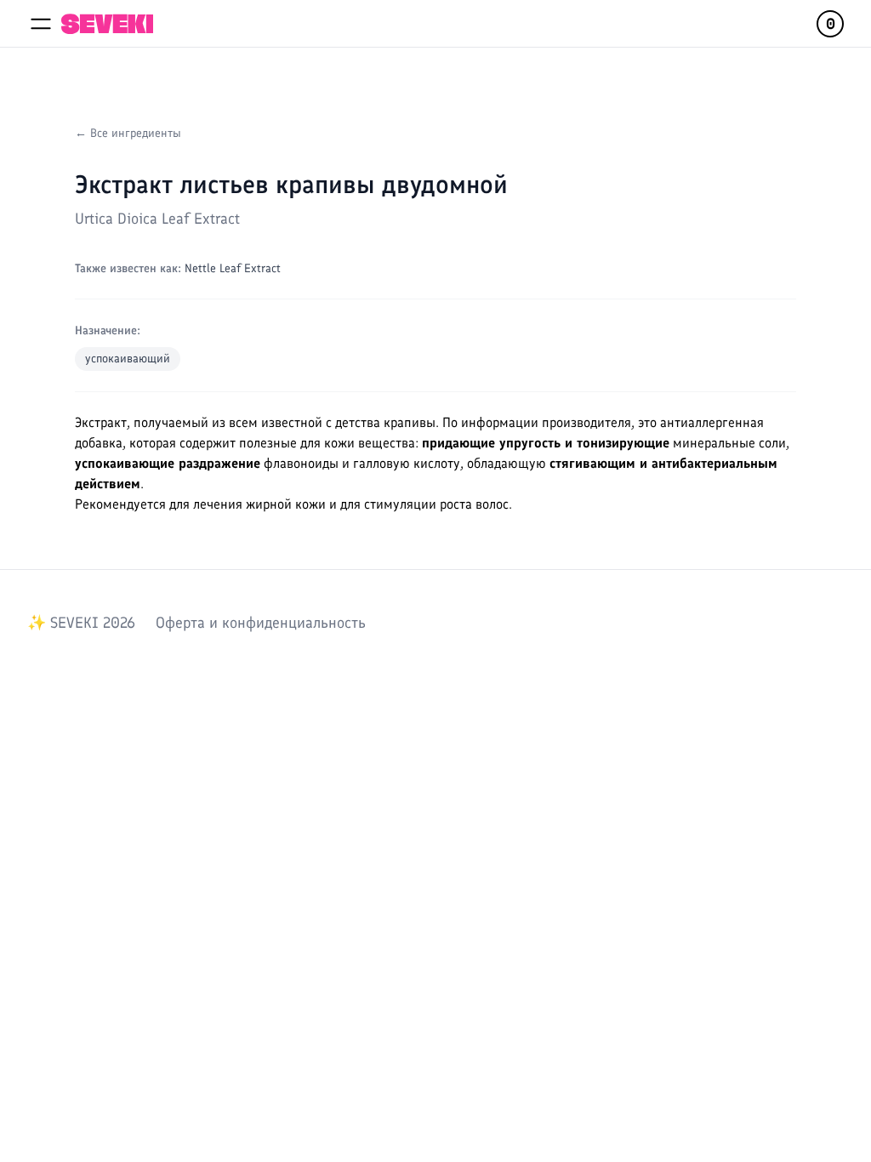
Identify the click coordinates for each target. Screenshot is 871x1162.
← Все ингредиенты (128, 133)
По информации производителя (536, 422)
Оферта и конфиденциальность (261, 622)
